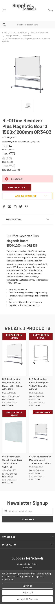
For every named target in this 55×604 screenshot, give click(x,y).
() (51, 10)
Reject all (27, 592)
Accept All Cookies (27, 599)
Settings (27, 585)
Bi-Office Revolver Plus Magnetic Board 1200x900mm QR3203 (40, 460)
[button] (27, 219)
